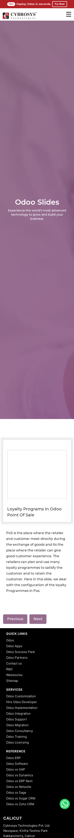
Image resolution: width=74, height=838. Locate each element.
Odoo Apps (14, 646)
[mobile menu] (68, 14)
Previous (15, 619)
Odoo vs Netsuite (18, 787)
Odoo (10, 640)
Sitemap (12, 681)
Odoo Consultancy (19, 731)
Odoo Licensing (17, 742)
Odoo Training (16, 737)
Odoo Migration (17, 725)
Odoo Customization (21, 696)
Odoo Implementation (21, 708)
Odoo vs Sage (16, 792)
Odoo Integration (18, 713)
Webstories (14, 675)
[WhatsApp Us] (64, 803)
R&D (9, 669)
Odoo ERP (13, 758)
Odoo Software (17, 764)
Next (38, 619)
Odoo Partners (17, 658)
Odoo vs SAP (15, 769)
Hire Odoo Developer (21, 702)
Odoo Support (16, 719)
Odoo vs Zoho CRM (20, 804)
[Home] (19, 18)
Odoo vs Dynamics (19, 775)
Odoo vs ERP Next (19, 781)
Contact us (14, 663)
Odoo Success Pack (20, 652)
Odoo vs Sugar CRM (20, 798)
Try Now (60, 3)
